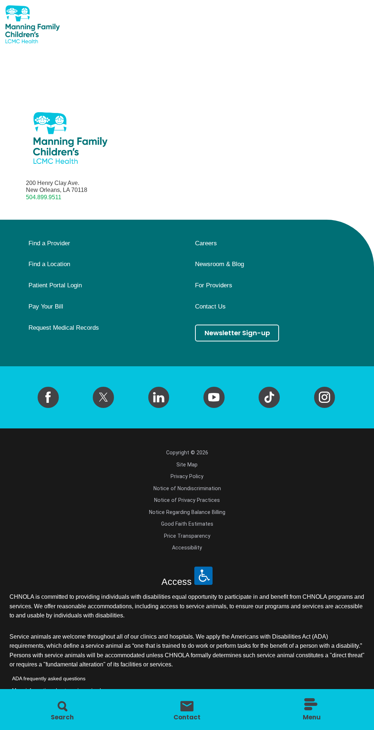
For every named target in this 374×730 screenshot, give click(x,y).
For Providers (213, 285)
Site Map (187, 465)
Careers (206, 243)
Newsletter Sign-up (237, 332)
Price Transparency (187, 536)
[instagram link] (324, 397)
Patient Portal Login (55, 285)
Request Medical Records (63, 328)
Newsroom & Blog (219, 264)
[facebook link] (48, 397)
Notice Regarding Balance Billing (187, 512)
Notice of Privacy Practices (187, 500)
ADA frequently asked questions (48, 678)
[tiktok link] (269, 397)
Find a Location (49, 264)
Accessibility (187, 548)
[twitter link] (103, 397)
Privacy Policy (187, 476)
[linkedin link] (158, 397)
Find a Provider (49, 243)
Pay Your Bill (45, 306)
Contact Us (210, 306)
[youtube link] (214, 397)
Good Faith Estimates (187, 524)
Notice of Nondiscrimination (187, 488)
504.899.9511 (43, 197)
